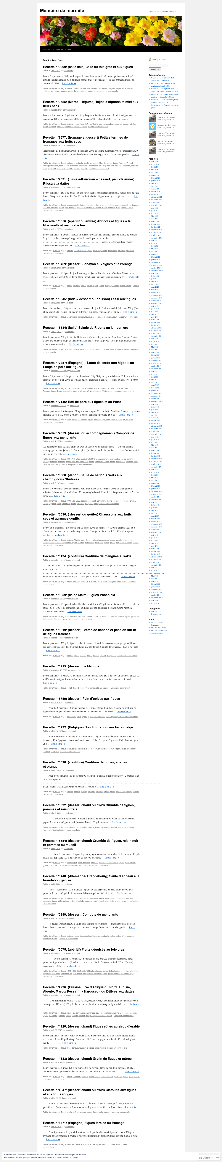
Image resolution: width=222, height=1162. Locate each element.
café (77, 205)
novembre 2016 (156, 396)
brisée (89, 540)
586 (73, 500)
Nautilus (161, 141)
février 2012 (155, 551)
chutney (46, 461)
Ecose (58, 542)
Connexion (155, 625)
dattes (110, 124)
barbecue (84, 898)
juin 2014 (154, 475)
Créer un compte (157, 622)
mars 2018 (155, 352)
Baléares (73, 616)
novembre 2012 (156, 526)
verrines (84, 168)
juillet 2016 (155, 407)
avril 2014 (154, 480)
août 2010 (154, 600)
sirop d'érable (100, 1047)
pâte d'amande (114, 973)
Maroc (45, 126)
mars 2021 (155, 254)
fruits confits (64, 165)
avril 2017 (154, 382)
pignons (80, 207)
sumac (108, 316)
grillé (60, 901)
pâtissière (115, 285)
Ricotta (106, 349)
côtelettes (119, 388)
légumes (52, 503)
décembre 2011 (156, 556)
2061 (79, 971)
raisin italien (129, 827)
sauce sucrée (125, 285)
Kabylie (132, 124)
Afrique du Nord (84, 124)
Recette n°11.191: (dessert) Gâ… (167, 134)
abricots (70, 250)
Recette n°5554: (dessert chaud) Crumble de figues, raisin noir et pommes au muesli (90, 842)
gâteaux (122, 205)
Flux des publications (158, 627)
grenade (61, 1015)
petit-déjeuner (70, 207)
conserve (99, 791)
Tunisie (130, 207)
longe (75, 391)
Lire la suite (69, 83)
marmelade (122, 581)
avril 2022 (154, 218)
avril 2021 (154, 251)
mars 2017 (155, 385)
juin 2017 (154, 377)
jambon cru (89, 349)
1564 (74, 388)
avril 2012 (154, 546)
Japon (45, 503)
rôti (124, 419)
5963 (78, 500)
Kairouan (135, 205)
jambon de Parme (102, 461)
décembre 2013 (156, 491)
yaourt (114, 316)
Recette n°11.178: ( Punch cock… (167, 150)
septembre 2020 (156, 270)
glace (106, 542)
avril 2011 (154, 578)
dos (93, 205)
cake (94, 540)
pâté (45, 464)
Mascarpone (93, 165)
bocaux (103, 388)
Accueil (46, 49)
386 (83, 971)
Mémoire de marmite (62, 10)
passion (103, 655)
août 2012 (154, 535)
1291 (69, 388)
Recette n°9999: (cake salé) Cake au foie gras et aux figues (88, 66)
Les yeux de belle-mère (93, 973)
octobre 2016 (156, 398)
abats (69, 748)
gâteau (99, 687)
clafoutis (85, 1076)
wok (96, 503)
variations (128, 349)
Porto (113, 419)
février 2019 (155, 322)
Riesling (55, 830)
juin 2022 (154, 213)
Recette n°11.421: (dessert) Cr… (166, 118)
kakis (105, 581)
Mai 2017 (154, 379)
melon (112, 461)
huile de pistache (100, 250)
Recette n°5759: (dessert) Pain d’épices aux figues (81, 698)
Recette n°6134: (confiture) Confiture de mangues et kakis (87, 556)
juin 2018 (154, 344)
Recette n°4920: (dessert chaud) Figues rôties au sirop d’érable (91, 1026)
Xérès (104, 391)
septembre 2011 (156, 565)
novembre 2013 (156, 494)
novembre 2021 (156, 232)
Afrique (69, 581)
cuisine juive (118, 1012)
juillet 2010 (155, 603)
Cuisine (56, 88)
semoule (78, 126)
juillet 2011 (155, 570)
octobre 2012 (156, 529)
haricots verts (129, 500)
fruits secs (124, 124)
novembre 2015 (156, 428)
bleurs (95, 163)
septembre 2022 (156, 205)
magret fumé (121, 88)
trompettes (89, 503)
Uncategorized (156, 614)
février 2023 (155, 191)
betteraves (93, 898)
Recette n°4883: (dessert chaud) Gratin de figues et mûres (87, 1058)
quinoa (119, 419)
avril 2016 (154, 415)
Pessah (82, 1015)
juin (50, 865)
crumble (91, 827)
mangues (112, 581)
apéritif (69, 88)
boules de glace (99, 616)
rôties (91, 1047)
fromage (75, 349)
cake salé (82, 88)
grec (98, 316)
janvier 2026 (155, 180)
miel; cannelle (99, 716)
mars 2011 (155, 581)
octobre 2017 (156, 366)
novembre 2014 (156, 461)
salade (120, 349)
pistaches (88, 207)
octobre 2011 (156, 562)
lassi (103, 316)
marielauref (68, 70)
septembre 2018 (156, 336)
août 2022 (154, 208)
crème (83, 285)
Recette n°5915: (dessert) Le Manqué (71, 666)
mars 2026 (155, 175)
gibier (91, 461)
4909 (88, 971)
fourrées (97, 419)
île (68, 616)
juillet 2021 (155, 243)
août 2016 (154, 404)
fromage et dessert (50, 165)
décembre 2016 (156, 393)
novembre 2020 (156, 265)
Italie (82, 349)
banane (70, 655)
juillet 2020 (155, 276)
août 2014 (154, 469)
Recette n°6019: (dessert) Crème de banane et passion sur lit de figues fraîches (89, 631)
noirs (59, 503)
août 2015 (154, 437)
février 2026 (155, 178)
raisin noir (47, 830)
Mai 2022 (154, 216)
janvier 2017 (155, 390)
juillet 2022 (155, 210)
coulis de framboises (115, 616)
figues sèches (63, 391)
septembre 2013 (156, 499)
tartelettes (55, 751)
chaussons (101, 540)
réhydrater (52, 168)
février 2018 (155, 355)
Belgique (81, 748)
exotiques (93, 581)
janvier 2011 (155, 586)
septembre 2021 (156, 238)
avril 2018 (154, 349)
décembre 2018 (156, 328)
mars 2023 (155, 188)
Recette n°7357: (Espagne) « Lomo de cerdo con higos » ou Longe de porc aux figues (88, 364)
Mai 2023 (154, 183)
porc (84, 391)
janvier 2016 (155, 423)
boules (69, 1076)
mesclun (98, 349)
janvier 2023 (155, 194)
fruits (101, 1112)
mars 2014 (155, 483)
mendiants (120, 461)
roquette (113, 349)
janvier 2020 (155, 292)
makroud (54, 207)
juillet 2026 (155, 164)
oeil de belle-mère (117, 936)
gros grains (105, 827)
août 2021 (154, 240)
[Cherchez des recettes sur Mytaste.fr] (157, 59)
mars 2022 (155, 221)
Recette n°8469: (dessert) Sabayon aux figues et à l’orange (88, 264)
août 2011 (154, 567)
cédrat (69, 687)
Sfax (118, 207)
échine (96, 388)
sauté (73, 503)
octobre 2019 (156, 300)
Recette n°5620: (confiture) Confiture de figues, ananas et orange (85, 764)
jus (70, 391)
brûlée (69, 285)
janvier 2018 (155, 357)
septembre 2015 (156, 434)
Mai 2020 (154, 281)
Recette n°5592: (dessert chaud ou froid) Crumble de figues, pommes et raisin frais (89, 807)
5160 (78, 459)
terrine (68, 464)
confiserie (108, 1012)
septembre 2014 (156, 467)
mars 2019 (155, 319)
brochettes (102, 748)
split (117, 542)
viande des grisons (95, 91)
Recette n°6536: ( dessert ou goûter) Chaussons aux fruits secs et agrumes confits (87, 516)
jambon (105, 1144)
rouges (106, 1112)
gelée (112, 791)
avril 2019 (154, 317)
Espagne (46, 391)
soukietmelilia (162, 125)
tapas (118, 1144)
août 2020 (154, 273)
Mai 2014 (154, 477)
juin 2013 (154, 507)
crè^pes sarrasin (94, 88)
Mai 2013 (154, 510)
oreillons (121, 250)
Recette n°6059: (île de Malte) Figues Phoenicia (79, 594)
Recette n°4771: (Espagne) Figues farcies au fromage (83, 1122)
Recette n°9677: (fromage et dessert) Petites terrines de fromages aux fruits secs (85, 139)
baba (69, 419)
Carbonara (101, 500)
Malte (45, 619)
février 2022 (155, 224)
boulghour (103, 124)
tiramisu (77, 168)
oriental (96, 655)
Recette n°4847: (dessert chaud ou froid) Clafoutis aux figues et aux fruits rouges (89, 1091)
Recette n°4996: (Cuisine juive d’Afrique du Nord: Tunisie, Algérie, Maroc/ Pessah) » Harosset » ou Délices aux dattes (88, 989)
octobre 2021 (156, 235)
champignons (112, 500)
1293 (69, 971)
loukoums (83, 165)
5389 (83, 459)
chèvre (77, 1144)
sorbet (62, 619)
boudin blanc (110, 898)
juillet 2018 (155, 341)
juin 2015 (154, 442)
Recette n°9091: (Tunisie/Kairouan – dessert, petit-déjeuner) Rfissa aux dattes (88, 181)
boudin (94, 748)
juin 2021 (154, 246)
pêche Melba (53, 619)
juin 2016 (154, 409)
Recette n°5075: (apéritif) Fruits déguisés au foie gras (83, 949)
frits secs (95, 936)
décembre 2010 (156, 589)
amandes (70, 205)
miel (80, 391)
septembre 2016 (156, 401)
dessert (88, 205)
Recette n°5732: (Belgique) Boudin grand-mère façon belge (88, 727)
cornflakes (71, 827)
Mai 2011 (154, 576)
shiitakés (80, 503)
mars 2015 (155, 450)
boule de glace (84, 862)
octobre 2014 (156, 464)
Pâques (75, 1015)
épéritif (76, 898)
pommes (46, 751)
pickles (136, 791)
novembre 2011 (156, 559)
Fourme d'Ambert (126, 163)
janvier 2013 (155, 521)
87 (83, 388)
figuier (90, 716)
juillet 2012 (155, 537)
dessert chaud (112, 862)
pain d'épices (104, 165)
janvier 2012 (155, 554)
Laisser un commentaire (98, 126)
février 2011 (155, 584)
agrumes (70, 1144)
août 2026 (154, 161)
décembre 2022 (156, 197)
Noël (105, 973)
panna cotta (125, 165)
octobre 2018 (156, 333)
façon (118, 748)
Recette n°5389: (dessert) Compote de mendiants (80, 914)
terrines (69, 168)
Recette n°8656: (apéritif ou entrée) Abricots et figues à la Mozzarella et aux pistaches (87, 223)
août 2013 (154, 502)
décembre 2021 (156, 229)
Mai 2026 (154, 169)
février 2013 (155, 518)
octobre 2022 (156, 202)
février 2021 (155, 257)
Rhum (54, 938)
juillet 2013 (155, 505)
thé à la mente (126, 542)
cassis (69, 1112)
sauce (99, 391)
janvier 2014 (155, 488)
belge (74, 748)
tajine (84, 126)
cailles (123, 459)
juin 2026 (154, 167)
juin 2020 (154, 278)
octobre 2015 (156, 431)
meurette (88, 901)
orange (108, 285)
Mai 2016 (154, 412)
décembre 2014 (156, 458)
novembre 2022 (156, 199)
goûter (112, 542)
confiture (61, 461)
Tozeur (123, 207)
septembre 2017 (156, 368)
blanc (88, 748)
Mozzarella (112, 250)
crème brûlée (81, 827)
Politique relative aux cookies (67, 1157)
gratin (101, 285)
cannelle (110, 388)
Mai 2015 (154, 445)
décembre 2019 (156, 295)
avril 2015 (154, 447)
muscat (121, 827)
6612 (93, 459)
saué (102, 901)
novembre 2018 (156, 330)
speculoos (61, 168)
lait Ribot (46, 207)
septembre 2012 (156, 532)
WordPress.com (156, 633)
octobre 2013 (156, 497)
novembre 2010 (156, 592)
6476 (88, 459)
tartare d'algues (80, 91)
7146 (79, 388)
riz (127, 419)
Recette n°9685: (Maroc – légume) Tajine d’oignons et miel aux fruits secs (90, 103)
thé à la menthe (116, 901)
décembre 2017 (156, 360)
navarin (96, 901)
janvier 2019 (155, 325)
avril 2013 (154, 513)
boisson (81, 316)
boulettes (78, 250)
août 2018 (154, 338)
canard (130, 459)
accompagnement (103, 459)
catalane (76, 285)
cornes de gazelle (114, 540)
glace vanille (130, 862)
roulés (70, 91)
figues (104, 88)
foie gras (111, 88)
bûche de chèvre (85, 163)
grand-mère (132, 748)
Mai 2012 (154, 543)
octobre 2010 (156, 595)
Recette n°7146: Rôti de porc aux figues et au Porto (82, 401)
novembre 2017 (156, 363)
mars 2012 (155, 548)
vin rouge (128, 901)
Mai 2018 (154, 347)
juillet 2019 (155, 308)
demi (84, 250)
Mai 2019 (154, 314)
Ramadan (69, 126)
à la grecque (72, 316)
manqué (106, 687)
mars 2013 (155, 516)
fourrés (81, 542)
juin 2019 (154, 311)
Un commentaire (111, 91)
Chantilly (102, 163)
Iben (129, 205)
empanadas (66, 542)
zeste (110, 391)
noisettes (46, 91)
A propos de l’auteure (62, 49)
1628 (74, 971)
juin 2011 (154, 573)
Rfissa (104, 207)
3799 (69, 500)
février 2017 (155, 387)
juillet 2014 (155, 472)
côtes (126, 388)
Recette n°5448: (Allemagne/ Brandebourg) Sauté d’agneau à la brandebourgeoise (91, 878)
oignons (52, 126)
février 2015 (155, 453)
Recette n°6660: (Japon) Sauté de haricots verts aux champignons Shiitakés (82, 477)
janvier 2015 (155, 456)
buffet (75, 88)
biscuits (89, 616)
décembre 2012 (156, 524)
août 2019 (154, 306)
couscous (126, 540)
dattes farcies (114, 971)
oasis (61, 207)
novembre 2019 (156, 298)
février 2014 (155, 486)
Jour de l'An (77, 973)
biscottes (81, 616)
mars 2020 (155, 287)
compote (53, 461)
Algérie (95, 124)
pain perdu (115, 165)
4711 (73, 459)
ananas (70, 791)
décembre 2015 (156, 426)
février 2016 (155, 420)
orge (103, 419)
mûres (137, 1076)
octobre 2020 (156, 268)
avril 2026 (154, 172)
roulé (131, 419)
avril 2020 (154, 284)
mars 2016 (155, 417)
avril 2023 (154, 186)
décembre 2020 (156, 262)
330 (68, 459)
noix (136, 461)
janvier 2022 (155, 227)
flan (120, 1076)
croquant (94, 862)
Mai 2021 (154, 248)
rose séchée (100, 1015)
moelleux (130, 88)
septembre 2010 (156, 597)
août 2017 (154, 371)
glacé (93, 316)
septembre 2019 (156, 303)
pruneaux (55, 91)
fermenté (100, 205)
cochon (132, 388)
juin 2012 (154, 540)
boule (83, 540)
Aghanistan (71, 716)
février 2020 (155, 289)
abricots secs (72, 124)
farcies (89, 285)
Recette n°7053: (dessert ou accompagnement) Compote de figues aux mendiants (88, 435)
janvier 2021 (155, 259)
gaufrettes (135, 616)
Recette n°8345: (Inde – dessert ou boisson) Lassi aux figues (89, 299)
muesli (114, 827)
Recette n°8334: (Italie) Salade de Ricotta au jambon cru (85, 327)
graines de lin (66, 973)
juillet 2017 (155, 374)
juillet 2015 (155, 439)
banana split (72, 862)
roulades (63, 91)
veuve (68, 619)
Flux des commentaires (159, 630)
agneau (70, 898)
